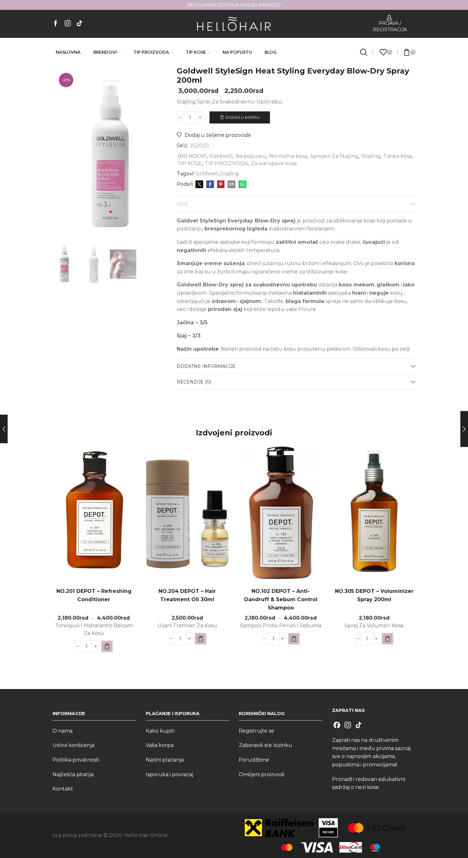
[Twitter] (199, 184)
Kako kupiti (160, 731)
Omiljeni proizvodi (261, 774)
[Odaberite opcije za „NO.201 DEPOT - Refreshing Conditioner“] (107, 646)
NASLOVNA (68, 52)
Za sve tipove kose (274, 163)
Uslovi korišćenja (74, 745)
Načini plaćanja (165, 760)
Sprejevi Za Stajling (334, 156)
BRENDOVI (105, 52)
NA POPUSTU (237, 52)
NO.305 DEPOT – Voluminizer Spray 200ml (374, 595)
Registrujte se (256, 731)
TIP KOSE (196, 52)
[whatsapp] (241, 184)
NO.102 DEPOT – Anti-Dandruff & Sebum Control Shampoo (280, 599)
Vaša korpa (160, 745)
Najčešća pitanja (73, 774)
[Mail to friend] (231, 184)
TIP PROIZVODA (151, 52)
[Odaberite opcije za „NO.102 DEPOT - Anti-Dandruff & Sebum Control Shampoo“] (294, 639)
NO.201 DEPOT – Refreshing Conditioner (93, 595)
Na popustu (251, 156)
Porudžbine (254, 760)
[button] (201, 639)
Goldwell (221, 156)
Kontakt (63, 789)
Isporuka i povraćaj (169, 774)
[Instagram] (68, 23)
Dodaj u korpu (242, 117)
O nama (63, 731)
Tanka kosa (397, 156)
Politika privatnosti (76, 760)
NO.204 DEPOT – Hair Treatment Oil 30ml (187, 595)
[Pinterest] (221, 184)
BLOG (271, 52)
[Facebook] (56, 23)
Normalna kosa (288, 156)
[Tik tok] (79, 23)
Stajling (370, 156)
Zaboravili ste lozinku (265, 745)
